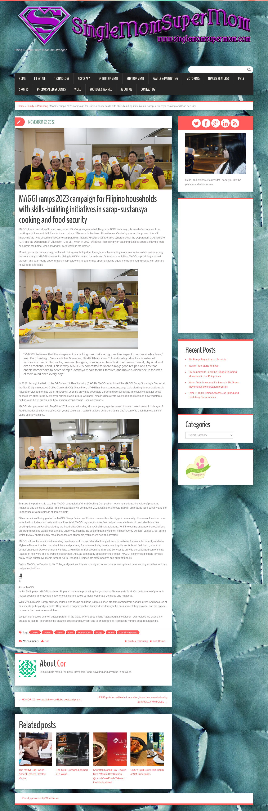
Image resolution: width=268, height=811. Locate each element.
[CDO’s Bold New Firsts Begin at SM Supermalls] (147, 749)
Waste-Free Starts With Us (203, 365)
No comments (31, 641)
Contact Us (148, 89)
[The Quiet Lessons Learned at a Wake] (73, 749)
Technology (61, 78)
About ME (126, 89)
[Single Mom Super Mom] (134, 26)
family (60, 632)
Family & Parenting (165, 78)
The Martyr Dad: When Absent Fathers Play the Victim (32, 774)
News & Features (218, 78)
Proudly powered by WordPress (40, 798)
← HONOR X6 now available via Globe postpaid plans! (50, 699)
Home (22, 78)
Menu (111, 632)
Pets (241, 78)
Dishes (47, 632)
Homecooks (84, 632)
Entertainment (108, 78)
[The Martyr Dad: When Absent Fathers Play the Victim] (35, 749)
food (70, 632)
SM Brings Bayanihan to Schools (207, 359)
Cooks (35, 632)
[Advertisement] (215, 266)
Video (77, 89)
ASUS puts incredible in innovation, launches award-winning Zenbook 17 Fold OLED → (133, 699)
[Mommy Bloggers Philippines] (198, 467)
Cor (47, 641)
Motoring (193, 78)
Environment (135, 78)
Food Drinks (158, 641)
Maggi (99, 632)
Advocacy (84, 78)
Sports (23, 89)
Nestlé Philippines (128, 632)
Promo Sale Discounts (51, 89)
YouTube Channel (101, 89)
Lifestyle (39, 78)
